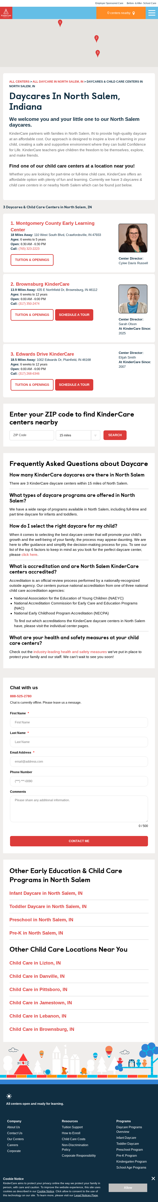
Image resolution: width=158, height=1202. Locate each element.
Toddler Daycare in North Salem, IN (48, 906)
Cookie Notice (45, 1191)
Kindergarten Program (131, 1161)
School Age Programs (131, 1167)
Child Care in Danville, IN (37, 976)
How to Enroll (71, 1133)
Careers (12, 1145)
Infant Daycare (126, 1137)
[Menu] (152, 13)
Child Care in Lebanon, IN (37, 1016)
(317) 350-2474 (29, 303)
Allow (128, 1187)
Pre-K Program (126, 1155)
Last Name (19, 733)
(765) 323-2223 (29, 248)
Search (115, 435)
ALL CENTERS (19, 81)
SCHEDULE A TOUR (74, 315)
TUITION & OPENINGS (32, 260)
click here (29, 555)
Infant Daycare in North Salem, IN (45, 893)
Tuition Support (72, 1127)
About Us (13, 1127)
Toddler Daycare (127, 1143)
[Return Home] (6, 13)
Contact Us (14, 1133)
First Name (19, 713)
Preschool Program (129, 1149)
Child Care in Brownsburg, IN (41, 1029)
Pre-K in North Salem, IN (36, 933)
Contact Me (79, 841)
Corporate (14, 1151)
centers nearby (118, 13)
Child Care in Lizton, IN (35, 962)
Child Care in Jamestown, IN (40, 1002)
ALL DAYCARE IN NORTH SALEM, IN (58, 81)
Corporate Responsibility (79, 1155)
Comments (18, 791)
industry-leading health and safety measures (70, 652)
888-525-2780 (21, 696)
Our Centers (15, 1139)
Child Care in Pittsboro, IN (38, 989)
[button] (60, 24)
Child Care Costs (73, 1139)
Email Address (22, 752)
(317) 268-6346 (29, 373)
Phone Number (21, 772)
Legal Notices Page (86, 1195)
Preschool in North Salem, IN (41, 919)
